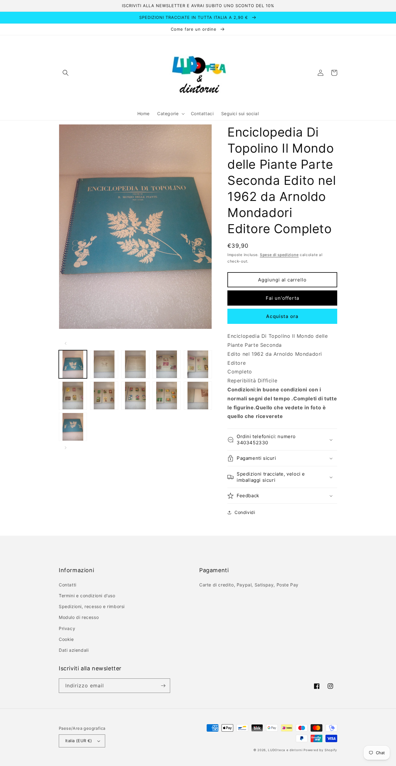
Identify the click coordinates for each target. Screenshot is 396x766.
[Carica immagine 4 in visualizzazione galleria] (167, 364)
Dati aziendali (73, 650)
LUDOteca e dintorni (285, 750)
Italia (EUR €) (78, 740)
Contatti (67, 584)
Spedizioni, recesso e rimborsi (92, 606)
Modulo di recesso (79, 617)
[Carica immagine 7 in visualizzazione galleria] (104, 395)
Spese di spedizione (279, 254)
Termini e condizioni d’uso (87, 595)
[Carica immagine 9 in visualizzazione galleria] (167, 395)
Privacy (67, 628)
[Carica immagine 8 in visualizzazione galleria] (135, 395)
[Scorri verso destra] (65, 448)
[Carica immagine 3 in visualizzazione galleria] (135, 364)
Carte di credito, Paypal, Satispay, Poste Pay (249, 584)
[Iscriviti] (163, 685)
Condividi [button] (245, 512)
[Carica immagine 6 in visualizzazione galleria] (73, 395)
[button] (65, 73)
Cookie (66, 639)
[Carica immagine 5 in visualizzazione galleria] (198, 364)
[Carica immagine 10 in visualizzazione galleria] (198, 395)
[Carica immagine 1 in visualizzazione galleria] (73, 364)
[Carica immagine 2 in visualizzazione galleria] (104, 364)
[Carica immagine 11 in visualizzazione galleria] (73, 427)
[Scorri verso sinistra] (65, 343)
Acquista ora (282, 316)
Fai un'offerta (282, 298)
